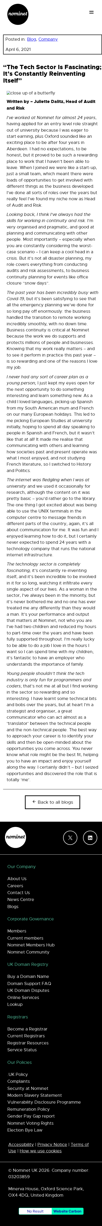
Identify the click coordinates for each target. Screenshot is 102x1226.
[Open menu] (91, 12)
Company (48, 39)
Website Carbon (67, 1211)
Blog (31, 39)
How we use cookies (41, 1151)
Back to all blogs (54, 802)
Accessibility (21, 1144)
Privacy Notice (52, 1144)
